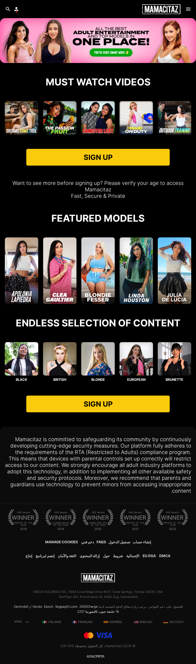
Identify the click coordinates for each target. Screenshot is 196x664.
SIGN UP (98, 157)
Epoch (48, 606)
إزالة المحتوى (90, 556)
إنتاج (29, 556)
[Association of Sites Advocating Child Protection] (92, 656)
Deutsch (176, 622)
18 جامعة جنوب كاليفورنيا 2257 (98, 611)
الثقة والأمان (67, 556)
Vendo (37, 606)
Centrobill (21, 606)
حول (106, 556)
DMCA (164, 556)
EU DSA (149, 556)
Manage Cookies (61, 542)
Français (85, 622)
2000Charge (88, 606)
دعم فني (87, 542)
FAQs (101, 542)
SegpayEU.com (66, 606)
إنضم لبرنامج (45, 556)
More (18, 621)
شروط (118, 556)
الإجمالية (132, 556)
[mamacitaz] (161, 9)
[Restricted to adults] (103, 656)
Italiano (54, 622)
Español (116, 622)
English (146, 622)
